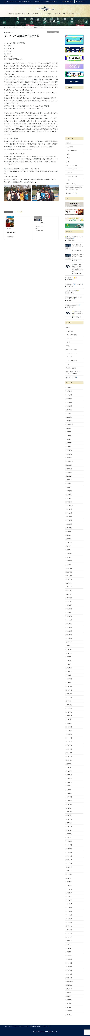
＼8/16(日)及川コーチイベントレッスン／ (77, 256)
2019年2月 (69, 664)
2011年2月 (69, 933)
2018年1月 (69, 690)
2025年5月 (69, 443)
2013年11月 (69, 826)
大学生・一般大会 (71, 184)
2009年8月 (69, 992)
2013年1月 (69, 859)
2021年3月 (69, 612)
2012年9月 (69, 874)
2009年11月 (69, 985)
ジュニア (69, 172)
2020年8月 (69, 631)
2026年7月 (69, 391)
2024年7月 (69, 472)
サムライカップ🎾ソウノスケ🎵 (74, 284)
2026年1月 (69, 413)
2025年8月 (69, 432)
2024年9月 (69, 465)
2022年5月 (69, 564)
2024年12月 (69, 454)
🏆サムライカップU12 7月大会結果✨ (77, 313)
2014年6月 (69, 800)
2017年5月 (69, 701)
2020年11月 (69, 627)
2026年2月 (69, 409)
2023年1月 (69, 539)
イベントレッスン (72, 169)
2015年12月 (69, 741)
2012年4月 (69, 882)
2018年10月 (69, 671)
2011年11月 (69, 900)
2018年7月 (69, 682)
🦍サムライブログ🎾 (71, 193)
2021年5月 (69, 605)
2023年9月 (69, 509)
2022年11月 (69, 546)
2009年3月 (69, 1011)
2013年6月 (69, 841)
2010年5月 (69, 963)
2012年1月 (69, 893)
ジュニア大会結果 (52, 32)
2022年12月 (69, 542)
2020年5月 (69, 634)
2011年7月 (69, 915)
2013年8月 (69, 834)
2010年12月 (69, 941)
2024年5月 (69, 479)
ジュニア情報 (69, 147)
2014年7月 (69, 797)
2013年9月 (69, 830)
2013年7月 (69, 837)
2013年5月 (69, 845)
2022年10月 (69, 550)
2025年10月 (69, 424)
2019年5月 (69, 657)
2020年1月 (69, 638)
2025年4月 (69, 446)
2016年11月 (69, 716)
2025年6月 (69, 439)
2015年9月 (69, 749)
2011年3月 (69, 930)
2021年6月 (69, 601)
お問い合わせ (81, 1)
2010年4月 (69, 966)
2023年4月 (69, 528)
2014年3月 (69, 811)
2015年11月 (69, 745)
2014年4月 (69, 808)
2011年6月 (69, 918)
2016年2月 (69, 734)
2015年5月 (69, 764)
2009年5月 (69, 1003)
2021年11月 (69, 583)
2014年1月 (69, 819)
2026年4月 (69, 402)
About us (10, 1026)
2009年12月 (69, 981)
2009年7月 (69, 996)
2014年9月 (69, 789)
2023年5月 (69, 524)
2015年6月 (69, 760)
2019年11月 (69, 642)
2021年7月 (69, 598)
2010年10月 (69, 944)
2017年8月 (69, 693)
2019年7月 (69, 653)
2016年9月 (69, 719)
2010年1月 (69, 977)
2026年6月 (69, 395)
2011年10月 (69, 904)
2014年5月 (69, 804)
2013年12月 (69, 823)
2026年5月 (69, 398)
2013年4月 (69, 848)
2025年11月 (69, 421)
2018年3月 (69, 686)
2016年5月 (69, 730)
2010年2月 (69, 974)
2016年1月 (69, 738)
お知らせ (68, 143)
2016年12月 (69, 712)
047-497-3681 (67, 1)
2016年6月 (69, 727)
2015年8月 (69, 752)
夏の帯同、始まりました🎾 (72, 305)
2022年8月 (69, 553)
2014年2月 (69, 815)
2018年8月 (69, 679)
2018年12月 (69, 668)
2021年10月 (69, 586)
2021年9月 (69, 590)
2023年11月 (69, 502)
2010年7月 (69, 955)
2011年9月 (69, 907)
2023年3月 (69, 531)
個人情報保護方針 (33, 1026)
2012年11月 (69, 867)
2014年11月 (69, 782)
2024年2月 (69, 491)
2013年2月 (69, 856)
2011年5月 (69, 922)
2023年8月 (69, 513)
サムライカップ (72, 176)
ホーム (6, 1026)
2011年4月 (69, 926)
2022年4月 (69, 568)
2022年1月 (69, 579)
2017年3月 (69, 705)
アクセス (27, 1026)
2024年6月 (69, 476)
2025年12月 (69, 417)
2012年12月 (69, 863)
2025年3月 (69, 450)
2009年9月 (69, 988)
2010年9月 (69, 948)
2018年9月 (69, 675)
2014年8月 (69, 793)
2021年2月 (69, 616)
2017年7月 (69, 697)
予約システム (74, 82)
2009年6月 (69, 1000)
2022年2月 (69, 575)
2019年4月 (69, 660)
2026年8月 (69, 387)
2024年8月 (69, 468)
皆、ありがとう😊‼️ (71, 278)
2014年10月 (69, 786)
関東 (68, 158)
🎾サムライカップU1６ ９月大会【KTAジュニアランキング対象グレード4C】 (77, 268)
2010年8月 (69, 952)
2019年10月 (69, 646)
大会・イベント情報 (71, 165)
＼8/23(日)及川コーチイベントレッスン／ (77, 246)
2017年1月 (69, 708)
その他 (68, 161)
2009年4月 (69, 1007)
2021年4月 (69, 609)
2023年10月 (69, 505)
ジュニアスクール (21, 1026)
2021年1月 (69, 620)
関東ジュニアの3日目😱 (72, 290)
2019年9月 (69, 649)
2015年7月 (69, 756)
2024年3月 (69, 487)
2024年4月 (69, 483)
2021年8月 (69, 594)
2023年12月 (69, 498)
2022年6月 (69, 561)
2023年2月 (69, 535)
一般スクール (15, 1026)
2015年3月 (69, 767)
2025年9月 (69, 428)
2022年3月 (69, 572)
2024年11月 (69, 457)
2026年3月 (69, 406)
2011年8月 (69, 911)
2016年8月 (69, 723)
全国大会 (69, 154)
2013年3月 (69, 852)
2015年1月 (69, 775)
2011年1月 (69, 937)
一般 (68, 180)
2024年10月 (69, 461)
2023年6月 (69, 520)
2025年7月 (69, 435)
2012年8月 (69, 878)
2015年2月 (69, 771)
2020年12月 (69, 623)
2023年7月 (69, 516)
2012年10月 (69, 870)
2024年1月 (69, 494)
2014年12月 (69, 778)
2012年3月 (69, 885)
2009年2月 (69, 1014)
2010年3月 (69, 970)
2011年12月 (69, 896)
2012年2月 (69, 889)
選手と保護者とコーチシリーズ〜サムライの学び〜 (74, 188)
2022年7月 (69, 557)
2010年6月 (69, 959)
